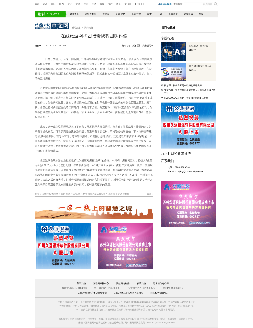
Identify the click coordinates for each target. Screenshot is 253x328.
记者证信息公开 (161, 283)
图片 (94, 4)
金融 (133, 14)
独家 (201, 14)
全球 (117, 14)
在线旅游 (46, 194)
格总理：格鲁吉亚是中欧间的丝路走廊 (183, 85)
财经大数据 (90, 14)
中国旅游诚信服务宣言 (96, 194)
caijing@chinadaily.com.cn (190, 171)
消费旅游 (88, 27)
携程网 (54, 194)
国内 (61, 4)
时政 (45, 4)
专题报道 (167, 38)
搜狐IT (38, 45)
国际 (53, 4)
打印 (124, 45)
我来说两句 (147, 45)
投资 (139, 14)
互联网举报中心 (101, 283)
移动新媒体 (166, 4)
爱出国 (127, 4)
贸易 (123, 14)
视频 (102, 4)
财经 (69, 4)
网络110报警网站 (159, 292)
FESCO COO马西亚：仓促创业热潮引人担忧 (186, 98)
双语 (118, 4)
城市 (149, 14)
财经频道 (76, 27)
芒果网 (62, 194)
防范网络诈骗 (122, 283)
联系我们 (141, 283)
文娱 (78, 4)
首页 (37, 4)
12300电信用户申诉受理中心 (92, 292)
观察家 (105, 14)
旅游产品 (70, 194)
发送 (134, 45)
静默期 (126, 194)
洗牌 (77, 194)
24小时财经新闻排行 (176, 154)
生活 (86, 4)
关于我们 (81, 283)
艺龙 (82, 194)
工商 (160, 14)
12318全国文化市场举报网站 (128, 292)
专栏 (110, 4)
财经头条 (74, 14)
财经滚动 (188, 14)
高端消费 (173, 14)
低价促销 (117, 194)
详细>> (192, 50)
